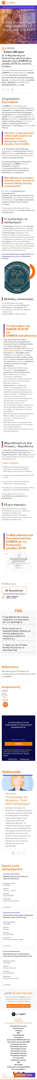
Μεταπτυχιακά (18, 1028)
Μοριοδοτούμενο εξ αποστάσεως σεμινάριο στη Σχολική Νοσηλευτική (18, 968)
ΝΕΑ (18, 1062)
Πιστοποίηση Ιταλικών (18, 1049)
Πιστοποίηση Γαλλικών (18, 1051)
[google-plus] (12, 89)
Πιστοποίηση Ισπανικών (18, 1053)
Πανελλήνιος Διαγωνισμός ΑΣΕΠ (18, 1042)
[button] (24, 853)
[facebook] (3, 89)
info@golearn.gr (18, 1021)
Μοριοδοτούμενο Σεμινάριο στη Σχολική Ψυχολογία (18, 890)
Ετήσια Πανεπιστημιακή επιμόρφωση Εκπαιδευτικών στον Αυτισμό (18, 929)
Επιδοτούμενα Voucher (18, 1060)
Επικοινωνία (18, 1037)
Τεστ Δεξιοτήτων (18, 1058)
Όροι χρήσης (18, 1064)
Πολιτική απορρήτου (18, 1069)
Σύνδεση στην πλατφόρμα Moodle (18, 1067)
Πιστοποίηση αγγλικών (18, 1044)
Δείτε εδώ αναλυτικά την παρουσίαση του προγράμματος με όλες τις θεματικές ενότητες (17, 256)
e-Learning (18, 1030)
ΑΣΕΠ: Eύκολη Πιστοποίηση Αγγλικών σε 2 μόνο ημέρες (18, 7)
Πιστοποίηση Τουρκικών (18, 1055)
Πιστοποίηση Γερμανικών (18, 1046)
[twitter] (8, 89)
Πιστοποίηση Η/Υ (18, 1035)
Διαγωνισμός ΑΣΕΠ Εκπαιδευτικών (18, 1040)
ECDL (18, 1033)
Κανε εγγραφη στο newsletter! (18, 1006)
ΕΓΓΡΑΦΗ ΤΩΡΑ (24, 1075)
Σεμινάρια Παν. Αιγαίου (18, 1026)
